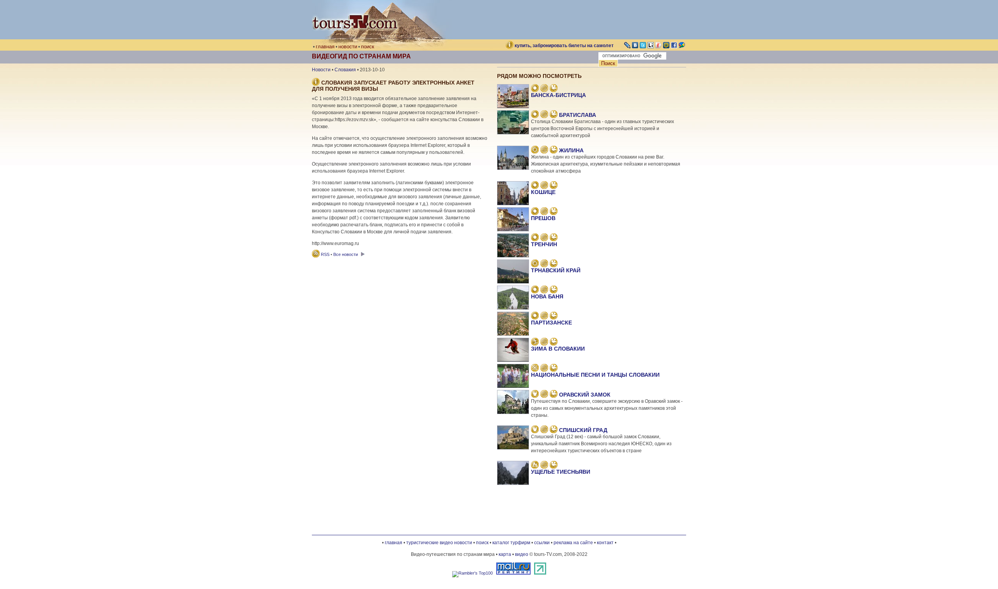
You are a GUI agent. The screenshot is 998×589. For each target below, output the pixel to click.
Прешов (543, 218)
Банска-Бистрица (558, 95)
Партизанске (551, 322)
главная (325, 46)
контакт (605, 542)
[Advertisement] (399, 269)
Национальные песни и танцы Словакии (595, 375)
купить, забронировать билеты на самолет (564, 45)
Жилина (571, 150)
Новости (321, 69)
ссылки (542, 542)
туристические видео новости (439, 542)
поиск (367, 46)
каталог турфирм (511, 542)
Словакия (345, 69)
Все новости (346, 254)
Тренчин (544, 244)
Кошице (543, 192)
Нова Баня (547, 296)
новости (347, 46)
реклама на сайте (573, 542)
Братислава (577, 115)
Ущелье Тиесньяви (560, 472)
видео (521, 554)
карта (505, 554)
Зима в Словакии (558, 349)
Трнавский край (555, 270)
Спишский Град (583, 430)
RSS (325, 254)
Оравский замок (584, 394)
